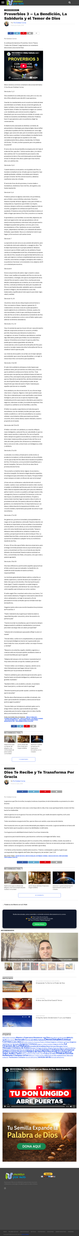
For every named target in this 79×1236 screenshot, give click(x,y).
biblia (65, 1038)
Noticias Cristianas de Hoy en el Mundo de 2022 (21, 1050)
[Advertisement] (21, 1208)
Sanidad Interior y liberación (65, 1055)
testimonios (6, 1057)
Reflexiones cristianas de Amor (36, 1055)
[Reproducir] (5, 1106)
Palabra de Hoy (13, 1231)
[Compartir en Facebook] (11, 33)
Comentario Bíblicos (11, 718)
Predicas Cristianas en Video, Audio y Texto (32, 1053)
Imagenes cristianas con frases (60, 1042)
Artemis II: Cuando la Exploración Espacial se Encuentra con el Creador (36, 748)
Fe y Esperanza (36, 1042)
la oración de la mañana (37, 1046)
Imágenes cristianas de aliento (45, 1044)
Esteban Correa (37, 718)
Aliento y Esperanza (24, 1037)
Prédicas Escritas (64, 1053)
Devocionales (25, 718)
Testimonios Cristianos (17, 1057)
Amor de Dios (20, 856)
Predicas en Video (49, 1053)
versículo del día (44, 1057)
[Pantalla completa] (74, 1106)
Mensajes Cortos (62, 1046)
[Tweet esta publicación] (17, 33)
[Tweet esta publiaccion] (20, 726)
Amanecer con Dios (41, 1037)
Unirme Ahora (39, 924)
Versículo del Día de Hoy (57, 1057)
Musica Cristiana (65, 1048)
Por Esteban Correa (20, 22)
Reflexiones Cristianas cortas (15, 1055)
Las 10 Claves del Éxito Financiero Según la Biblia (23, 746)
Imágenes (71, 1231)
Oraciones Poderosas (17, 1052)
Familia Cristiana (28, 1042)
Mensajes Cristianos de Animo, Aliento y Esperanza (44, 1048)
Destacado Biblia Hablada (34, 1040)
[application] (39, 1087)
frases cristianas (45, 1042)
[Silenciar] (71, 1106)
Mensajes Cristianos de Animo (16, 1048)
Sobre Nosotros (61, 1231)
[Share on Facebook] (22, 791)
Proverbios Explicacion (24, 721)
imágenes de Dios (58, 1044)
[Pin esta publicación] (23, 33)
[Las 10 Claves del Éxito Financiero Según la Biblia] (24, 742)
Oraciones (50, 1231)
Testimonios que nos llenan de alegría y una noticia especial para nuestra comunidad (14, 887)
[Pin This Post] (45, 791)
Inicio (5, 1231)
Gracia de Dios (53, 856)
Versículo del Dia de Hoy (31, 1057)
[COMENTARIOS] (36, 33)
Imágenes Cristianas (28, 1044)
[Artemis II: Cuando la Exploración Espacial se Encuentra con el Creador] (37, 742)
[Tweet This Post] (33, 791)
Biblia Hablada (31, 717)
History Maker (25, 1234)
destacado (20, 1039)
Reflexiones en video (51, 1055)
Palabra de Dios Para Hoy (39, 1051)
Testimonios (41, 1231)
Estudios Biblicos (11, 720)
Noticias (73, 1048)
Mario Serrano (51, 1046)
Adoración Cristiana (9, 1038)
